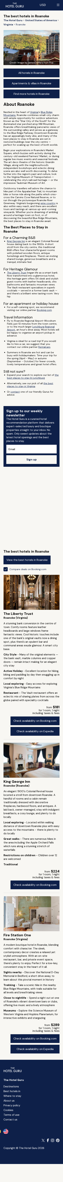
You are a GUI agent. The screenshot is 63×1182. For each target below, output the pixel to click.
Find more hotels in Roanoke (32, 94)
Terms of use (11, 1115)
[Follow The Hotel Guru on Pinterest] (57, 1140)
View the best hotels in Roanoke (27, 560)
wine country (47, 203)
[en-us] (6, 1131)
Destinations (11, 1086)
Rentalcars (44, 347)
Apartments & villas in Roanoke (31, 83)
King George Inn (16, 241)
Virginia (34, 112)
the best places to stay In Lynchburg (33, 376)
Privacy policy (12, 1105)
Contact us (10, 1119)
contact (15, 391)
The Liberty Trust (16, 272)
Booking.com (44, 310)
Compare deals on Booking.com (27, 569)
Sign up (31, 459)
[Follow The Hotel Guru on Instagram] (52, 1140)
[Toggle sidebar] (58, 4)
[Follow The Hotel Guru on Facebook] (48, 1140)
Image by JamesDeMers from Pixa (35, 62)
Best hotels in (12, 1091)
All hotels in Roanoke (31, 73)
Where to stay (12, 1096)
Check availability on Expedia (35, 731)
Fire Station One (17, 935)
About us (9, 1100)
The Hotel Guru (14, 1080)
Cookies (8, 1110)
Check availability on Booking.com (35, 721)
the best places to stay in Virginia (30, 385)
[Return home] (15, 4)
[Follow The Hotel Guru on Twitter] (43, 1140)
